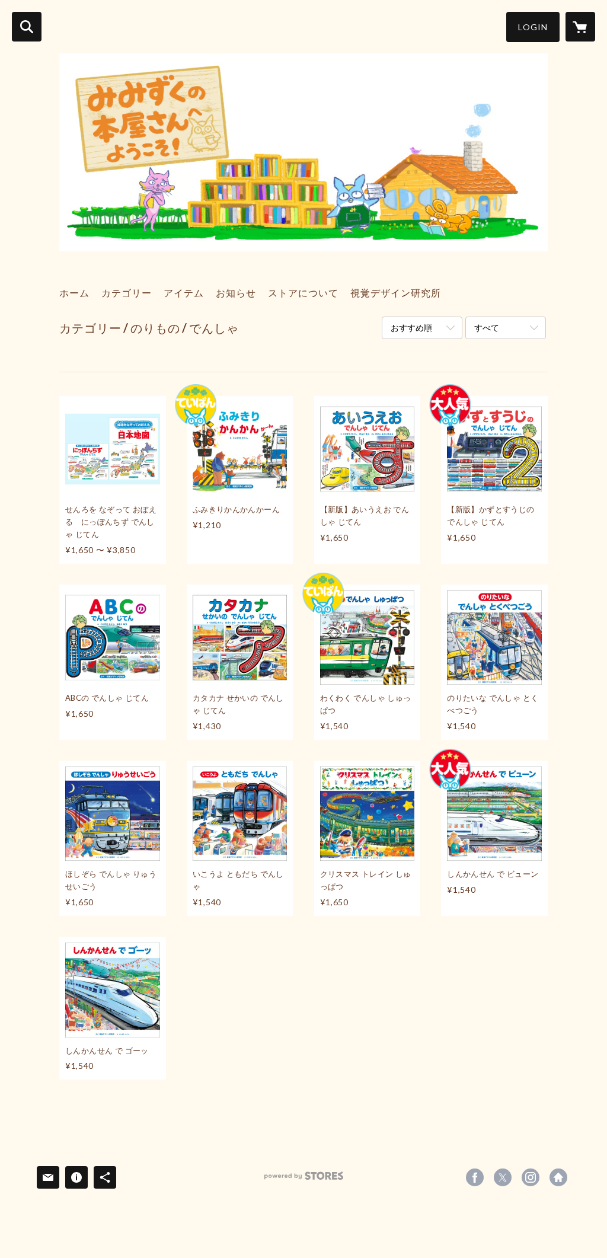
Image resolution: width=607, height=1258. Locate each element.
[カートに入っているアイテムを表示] (580, 26)
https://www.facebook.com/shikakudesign (475, 1177)
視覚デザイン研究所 (395, 292)
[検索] (26, 26)
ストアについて (303, 292)
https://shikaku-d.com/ (558, 1177)
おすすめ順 (411, 328)
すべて (486, 328)
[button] (533, 27)
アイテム (184, 292)
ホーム (74, 292)
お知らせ (236, 292)
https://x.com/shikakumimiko (503, 1177)
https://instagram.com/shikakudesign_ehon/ (530, 1177)
